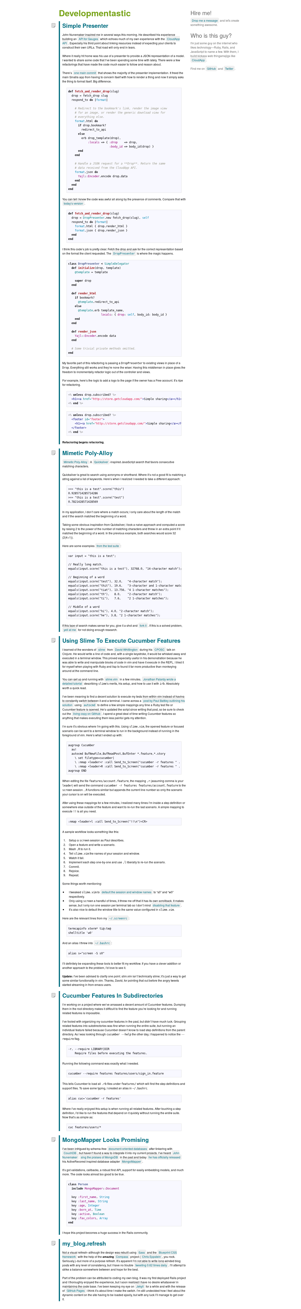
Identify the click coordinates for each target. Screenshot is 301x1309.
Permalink (53, 25)
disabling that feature (166, 905)
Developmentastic (95, 13)
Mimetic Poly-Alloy (87, 453)
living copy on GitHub (86, 714)
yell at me (70, 630)
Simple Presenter (85, 25)
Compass (122, 1257)
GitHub (211, 68)
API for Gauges (88, 39)
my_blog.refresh (84, 1243)
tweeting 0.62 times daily (151, 1265)
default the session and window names (126, 892)
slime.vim (112, 679)
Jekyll (140, 1286)
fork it (143, 625)
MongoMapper (131, 1161)
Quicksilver (101, 462)
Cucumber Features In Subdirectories (112, 995)
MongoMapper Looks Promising (105, 1140)
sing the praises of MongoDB (99, 1157)
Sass (142, 1252)
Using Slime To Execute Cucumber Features (121, 640)
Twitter (229, 68)
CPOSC (159, 649)
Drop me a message (205, 20)
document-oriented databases (128, 1149)
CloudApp (198, 60)
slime (101, 649)
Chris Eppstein (151, 1257)
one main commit (85, 73)
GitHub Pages (76, 1290)
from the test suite (108, 546)
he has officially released (164, 1157)
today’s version (73, 203)
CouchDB (70, 1153)
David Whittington (126, 649)
